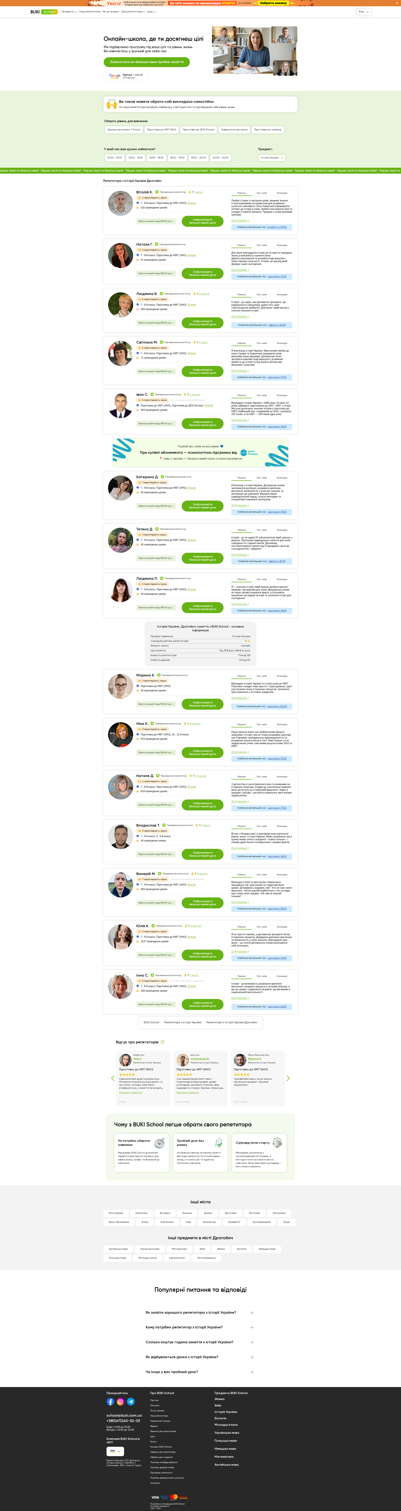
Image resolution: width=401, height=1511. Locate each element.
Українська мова (149, 1249)
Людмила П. (147, 578)
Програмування (206, 1258)
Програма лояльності (161, 1472)
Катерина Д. (147, 477)
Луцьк (286, 1222)
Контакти (154, 1405)
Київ (188, 1222)
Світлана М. (147, 342)
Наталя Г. (144, 244)
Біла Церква (116, 1213)
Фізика (221, 1249)
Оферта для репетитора (163, 1452)
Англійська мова (118, 1249)
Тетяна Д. (144, 529)
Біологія (241, 1249)
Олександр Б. (200, 1058)
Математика (179, 1249)
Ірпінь (145, 1222)
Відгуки (154, 1426)
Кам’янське (167, 1222)
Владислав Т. (148, 825)
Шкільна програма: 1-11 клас (124, 130)
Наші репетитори (89, 12)
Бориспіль (141, 1213)
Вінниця (187, 1213)
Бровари (165, 1213)
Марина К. (145, 675)
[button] (397, 3)
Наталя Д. (145, 776)
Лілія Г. (137, 1058)
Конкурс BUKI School (161, 1446)
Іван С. (142, 394)
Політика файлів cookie (162, 1467)
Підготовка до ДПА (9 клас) (198, 130)
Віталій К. (144, 192)
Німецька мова (267, 1249)
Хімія (202, 1249)
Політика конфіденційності (163, 1462)
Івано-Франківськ (119, 1222)
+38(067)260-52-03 (123, 1421)
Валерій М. (146, 874)
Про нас (154, 1400)
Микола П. (255, 1058)
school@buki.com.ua (124, 1415)
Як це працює (111, 12)
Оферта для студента (161, 1457)
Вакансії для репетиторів (163, 1431)
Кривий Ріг (234, 1222)
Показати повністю (130, 1092)
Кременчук (209, 1222)
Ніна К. (142, 724)
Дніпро (208, 1213)
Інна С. (142, 975)
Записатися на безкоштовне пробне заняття (147, 62)
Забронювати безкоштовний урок (202, 221)
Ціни (152, 1436)
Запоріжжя (279, 1213)
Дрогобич (231, 1213)
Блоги (153, 1441)
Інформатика (177, 1258)
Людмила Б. (147, 294)
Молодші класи (148, 1258)
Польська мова (117, 1258)
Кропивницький (262, 1222)
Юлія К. (142, 926)
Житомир (254, 1213)
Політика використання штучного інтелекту (167, 1480)
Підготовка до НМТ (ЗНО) (161, 130)
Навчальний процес (160, 1421)
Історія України (226, 1412)
